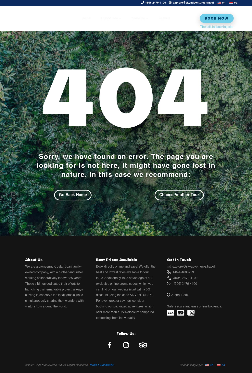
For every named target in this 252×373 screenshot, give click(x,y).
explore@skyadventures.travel (193, 2)
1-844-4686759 (182, 272)
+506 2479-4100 (155, 2)
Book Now (217, 18)
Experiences (109, 18)
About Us (138, 18)
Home (86, 18)
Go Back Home (73, 195)
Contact (164, 18)
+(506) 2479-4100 (184, 278)
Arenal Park (179, 295)
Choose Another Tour (179, 195)
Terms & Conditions (101, 365)
